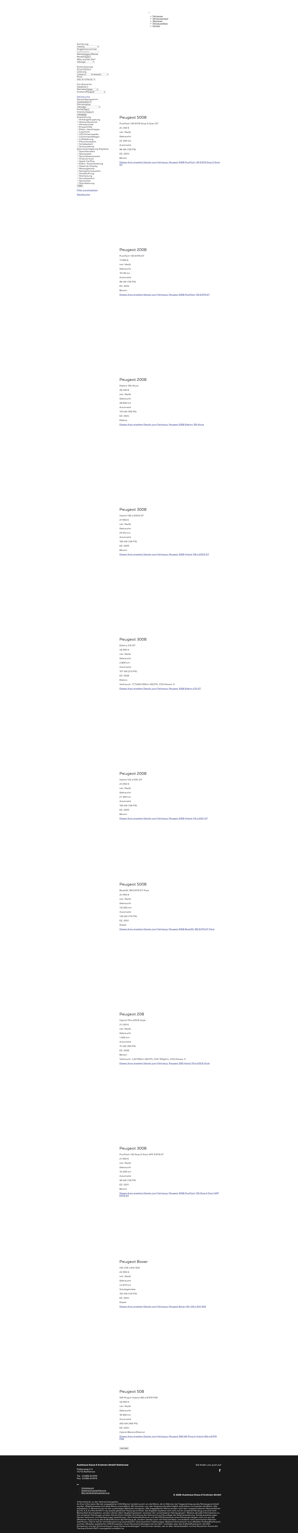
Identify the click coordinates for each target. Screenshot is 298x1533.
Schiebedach (86, 144)
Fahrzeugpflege (160, 23)
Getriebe (81, 89)
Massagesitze (87, 168)
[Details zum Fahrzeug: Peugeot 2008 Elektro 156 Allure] (170, 373)
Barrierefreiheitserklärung (95, 1493)
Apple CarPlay (87, 161)
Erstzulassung (85, 67)
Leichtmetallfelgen (89, 136)
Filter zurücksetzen (87, 190)
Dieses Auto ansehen (164, 294)
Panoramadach (87, 141)
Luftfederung (86, 139)
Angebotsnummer (87, 49)
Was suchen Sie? (86, 59)
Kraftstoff (82, 92)
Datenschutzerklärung (93, 1490)
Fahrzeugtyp (84, 104)
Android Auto (86, 158)
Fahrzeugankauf (160, 19)
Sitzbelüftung (86, 173)
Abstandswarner (88, 122)
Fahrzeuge (158, 16)
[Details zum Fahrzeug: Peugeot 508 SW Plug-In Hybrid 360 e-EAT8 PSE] (170, 1385)
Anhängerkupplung (89, 119)
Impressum (87, 1488)
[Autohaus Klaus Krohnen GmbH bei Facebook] (219, 1470)
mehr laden (124, 1448)
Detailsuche (83, 194)
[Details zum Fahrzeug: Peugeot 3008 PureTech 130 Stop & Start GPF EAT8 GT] (170, 1142)
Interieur (81, 112)
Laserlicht (84, 132)
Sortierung (82, 44)
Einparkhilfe (85, 127)
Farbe (80, 109)
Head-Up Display (88, 166)
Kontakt (156, 26)
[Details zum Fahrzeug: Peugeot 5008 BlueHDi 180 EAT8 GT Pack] (170, 878)
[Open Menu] (149, 12)
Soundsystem (87, 178)
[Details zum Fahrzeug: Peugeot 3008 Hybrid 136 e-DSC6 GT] (170, 503)
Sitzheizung (85, 176)
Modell (80, 56)
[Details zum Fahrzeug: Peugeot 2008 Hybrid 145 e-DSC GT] (170, 767)
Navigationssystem (90, 171)
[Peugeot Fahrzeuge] (208, 20)
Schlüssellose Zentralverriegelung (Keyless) (92, 147)
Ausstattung (82, 115)
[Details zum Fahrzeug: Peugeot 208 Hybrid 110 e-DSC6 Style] (170, 1008)
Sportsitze (85, 181)
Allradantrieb (86, 124)
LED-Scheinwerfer (89, 134)
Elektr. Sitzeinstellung (91, 163)
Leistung (81, 72)
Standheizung (87, 183)
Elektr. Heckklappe (89, 129)
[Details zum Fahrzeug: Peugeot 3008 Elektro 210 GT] (170, 633)
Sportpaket (85, 154)
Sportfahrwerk (87, 151)
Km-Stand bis (84, 84)
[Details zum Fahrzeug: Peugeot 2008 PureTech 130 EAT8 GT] (170, 243)
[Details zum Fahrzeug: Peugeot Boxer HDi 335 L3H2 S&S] (170, 1255)
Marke (80, 54)
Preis (79, 77)
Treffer (80, 186)
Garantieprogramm (87, 99)
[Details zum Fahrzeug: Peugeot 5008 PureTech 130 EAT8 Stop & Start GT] (170, 111)
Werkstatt (158, 21)
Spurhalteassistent (89, 156)
